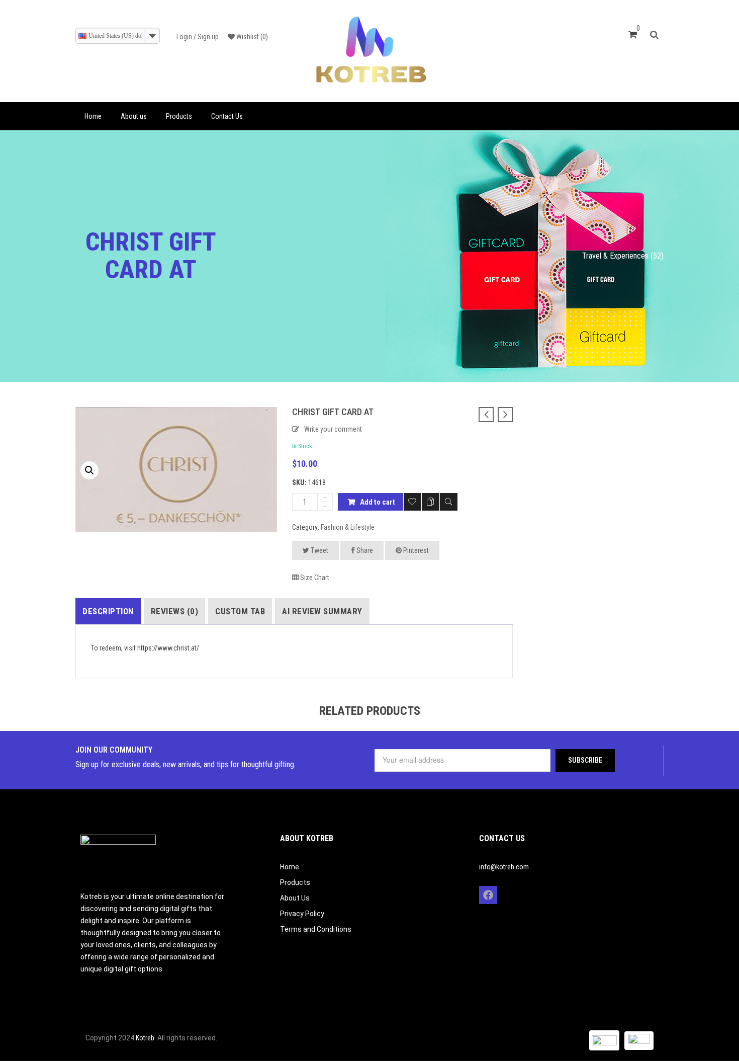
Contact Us (227, 116)
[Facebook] (488, 895)
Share (364, 550)
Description (108, 611)
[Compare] (430, 502)
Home (93, 116)
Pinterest (415, 550)
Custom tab (240, 611)
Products (179, 116)
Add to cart (377, 502)
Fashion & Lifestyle (348, 527)
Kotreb (145, 1038)
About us (134, 116)
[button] (89, 470)
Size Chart (314, 578)
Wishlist (251, 37)
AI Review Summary (322, 611)
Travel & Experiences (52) (623, 256)
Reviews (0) (175, 611)
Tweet (318, 550)
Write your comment (333, 429)
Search (657, 33)
